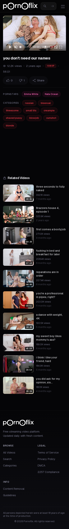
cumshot (51, 118)
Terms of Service (48, 452)
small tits (31, 110)
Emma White (31, 94)
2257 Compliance (48, 472)
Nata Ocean (51, 94)
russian (29, 103)
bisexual (46, 103)
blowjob (34, 118)
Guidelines (9, 495)
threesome (12, 110)
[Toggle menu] (62, 6)
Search (7, 459)
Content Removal (13, 488)
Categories (10, 465)
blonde (10, 125)
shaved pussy (14, 118)
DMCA (41, 465)
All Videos (9, 452)
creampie (49, 110)
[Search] (52, 6)
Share (40, 80)
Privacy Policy (46, 459)
